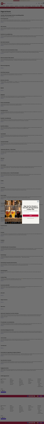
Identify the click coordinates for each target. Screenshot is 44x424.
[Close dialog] (38, 201)
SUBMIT (30, 215)
